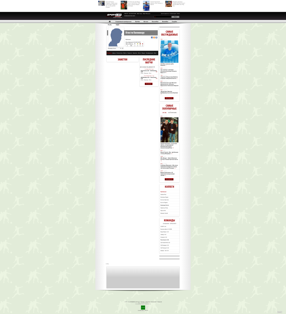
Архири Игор (163, 194)
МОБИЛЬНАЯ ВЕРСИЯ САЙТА (129, 16)
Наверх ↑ (279, 312)
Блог (155, 53)
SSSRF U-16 (163, 226)
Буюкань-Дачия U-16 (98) (166, 229)
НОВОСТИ (126, 13)
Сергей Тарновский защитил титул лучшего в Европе (156, 3)
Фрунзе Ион (163, 210)
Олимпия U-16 (164, 237)
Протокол (146, 73)
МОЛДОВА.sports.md (134, 301)
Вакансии (160, 301)
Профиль (109, 53)
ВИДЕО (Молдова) (146, 13)
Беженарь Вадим (164, 197)
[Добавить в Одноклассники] (154, 37)
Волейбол (165, 21)
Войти (178, 13)
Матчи (125, 53)
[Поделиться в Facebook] (152, 37)
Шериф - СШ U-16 (165, 250)
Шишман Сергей (164, 213)
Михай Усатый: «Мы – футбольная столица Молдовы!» (169, 152)
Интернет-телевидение (118, 17)
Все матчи (148, 83)
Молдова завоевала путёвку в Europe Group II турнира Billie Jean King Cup (179, 3)
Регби (110, 25)
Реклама (142, 301)
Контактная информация (151, 301)
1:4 (156, 78)
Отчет (142, 73)
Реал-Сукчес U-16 (145, 70)
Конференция (149, 53)
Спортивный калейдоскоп (123, 21)
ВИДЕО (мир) (139, 13)
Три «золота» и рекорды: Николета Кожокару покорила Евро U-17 (169, 71)
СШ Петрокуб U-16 (165, 247)
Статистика (119, 53)
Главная (110, 21)
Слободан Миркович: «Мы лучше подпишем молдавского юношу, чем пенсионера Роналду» (169, 166)
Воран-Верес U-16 (165, 231)
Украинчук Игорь (164, 207)
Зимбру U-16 (163, 234)
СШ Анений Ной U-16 (165, 242)
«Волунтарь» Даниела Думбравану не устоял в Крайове (169, 93)
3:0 (156, 71)
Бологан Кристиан (165, 199)
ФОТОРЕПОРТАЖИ (132, 13)
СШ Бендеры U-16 (145, 77)
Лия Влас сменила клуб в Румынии (167, 64)
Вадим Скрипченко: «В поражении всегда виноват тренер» (168, 174)
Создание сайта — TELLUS (143, 310)
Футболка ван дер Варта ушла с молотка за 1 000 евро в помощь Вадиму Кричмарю (134, 3)
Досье (114, 53)
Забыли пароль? (173, 13)
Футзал (146, 21)
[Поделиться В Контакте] (156, 37)
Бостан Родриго (164, 202)
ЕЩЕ (117, 25)
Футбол (137, 21)
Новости (129, 53)
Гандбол (174, 21)
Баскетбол (155, 21)
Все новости (169, 98)
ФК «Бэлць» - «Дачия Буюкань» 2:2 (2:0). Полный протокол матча (169, 159)
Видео (143, 53)
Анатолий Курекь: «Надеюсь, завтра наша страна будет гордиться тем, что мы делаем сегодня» (111, 4)
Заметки (135, 53)
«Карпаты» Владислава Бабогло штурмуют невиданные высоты (169, 77)
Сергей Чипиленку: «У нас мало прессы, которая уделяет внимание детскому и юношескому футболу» (169, 145)
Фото (139, 53)
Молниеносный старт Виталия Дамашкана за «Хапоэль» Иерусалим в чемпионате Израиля (169, 85)
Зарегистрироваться (165, 13)
